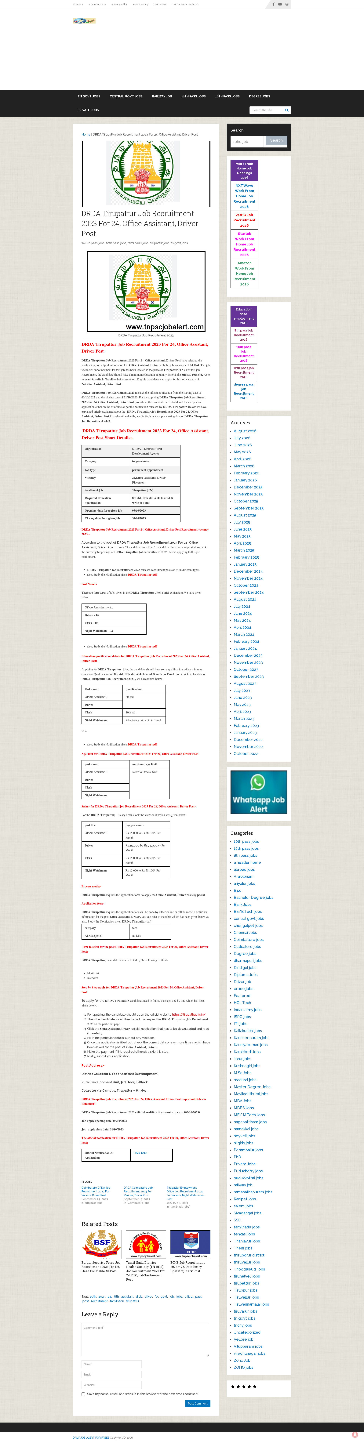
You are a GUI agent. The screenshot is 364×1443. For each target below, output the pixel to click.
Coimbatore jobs (249, 939)
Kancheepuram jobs (251, 1037)
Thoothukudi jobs (249, 1269)
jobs (179, 1296)
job (171, 1296)
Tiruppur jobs (245, 1290)
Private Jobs (88, 110)
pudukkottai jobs (248, 1178)
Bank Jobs (243, 904)
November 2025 (248, 494)
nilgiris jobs (243, 1143)
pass (198, 1296)
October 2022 (246, 753)
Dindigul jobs (245, 967)
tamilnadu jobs (138, 243)
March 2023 (244, 718)
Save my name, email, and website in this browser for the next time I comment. (143, 1394)
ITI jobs (240, 1023)
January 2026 (245, 480)
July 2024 (242, 606)
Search (287, 110)
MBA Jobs (242, 1101)
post (85, 1301)
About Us (78, 4)
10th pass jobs (227, 96)
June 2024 (243, 613)
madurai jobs (245, 1080)
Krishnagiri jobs (247, 1066)
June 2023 (243, 697)
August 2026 (245, 431)
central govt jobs (126, 96)
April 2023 (242, 711)
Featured (242, 995)
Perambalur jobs (248, 1150)
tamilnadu (117, 1301)
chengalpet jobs (248, 925)
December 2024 (248, 571)
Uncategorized (247, 1332)
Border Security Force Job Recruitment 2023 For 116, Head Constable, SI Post (101, 1266)
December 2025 (248, 487)
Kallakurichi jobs (248, 1030)
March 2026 (244, 466)
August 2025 (245, 515)
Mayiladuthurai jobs (251, 1094)
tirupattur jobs (159, 243)
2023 (101, 1296)
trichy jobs (243, 1325)
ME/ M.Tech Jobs (249, 1115)
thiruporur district (249, 1255)
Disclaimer (160, 4)
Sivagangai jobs (247, 1213)
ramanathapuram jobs (253, 1192)
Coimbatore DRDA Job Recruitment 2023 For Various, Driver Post (96, 1191)
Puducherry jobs (248, 1171)
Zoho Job (242, 1360)
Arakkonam (243, 876)
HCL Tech (242, 1002)
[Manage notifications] (355, 1435)
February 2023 (246, 725)
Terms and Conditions (185, 4)
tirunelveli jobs (247, 1276)
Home (86, 134)
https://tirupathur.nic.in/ (189, 1014)
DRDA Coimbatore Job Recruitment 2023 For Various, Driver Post (138, 1191)
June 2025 (243, 529)
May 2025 (242, 536)
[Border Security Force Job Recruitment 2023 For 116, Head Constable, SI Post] (102, 1244)
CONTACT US (97, 4)
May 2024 (242, 620)
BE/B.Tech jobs (248, 911)
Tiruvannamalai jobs (251, 1304)
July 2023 (242, 690)
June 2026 (243, 445)
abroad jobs (244, 869)
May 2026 (242, 452)
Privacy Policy (119, 4)
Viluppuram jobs (248, 1346)
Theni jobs (243, 1248)
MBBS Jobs (244, 1108)
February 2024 (246, 641)
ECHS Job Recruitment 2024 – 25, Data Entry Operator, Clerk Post (187, 1266)
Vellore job (243, 1339)
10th (93, 1296)
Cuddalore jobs (247, 946)
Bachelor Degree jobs (253, 897)
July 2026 (242, 438)
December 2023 (248, 655)
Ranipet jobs (245, 1199)
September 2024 (249, 592)
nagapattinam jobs (250, 1122)
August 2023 (245, 683)
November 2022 (248, 746)
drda (139, 1296)
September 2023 (249, 676)
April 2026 (242, 459)
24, (110, 1296)
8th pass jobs (95, 243)
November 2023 (248, 662)
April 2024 (242, 627)
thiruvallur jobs (247, 1262)
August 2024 (245, 599)
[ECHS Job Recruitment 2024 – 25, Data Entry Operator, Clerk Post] (190, 1244)
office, (189, 1296)
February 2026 (246, 473)
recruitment (99, 1301)
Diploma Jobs (246, 974)
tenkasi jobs (244, 1234)
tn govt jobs (89, 96)
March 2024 (244, 634)
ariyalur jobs (244, 883)
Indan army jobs (248, 1009)
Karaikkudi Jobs (247, 1052)
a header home (247, 862)
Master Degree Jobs (252, 1087)
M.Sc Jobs (242, 1073)
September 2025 (249, 508)
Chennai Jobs (245, 932)
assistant (127, 1296)
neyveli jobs (244, 1136)
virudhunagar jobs (249, 1353)
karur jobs (242, 1059)
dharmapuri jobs (248, 960)
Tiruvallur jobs (246, 1297)
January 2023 (245, 732)
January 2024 (245, 648)
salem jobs (243, 1206)
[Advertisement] (182, 61)
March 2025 (244, 550)
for (156, 1296)
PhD (237, 1157)
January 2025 (245, 564)
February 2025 (246, 557)
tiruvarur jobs (245, 1311)
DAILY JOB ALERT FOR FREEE (91, 1437)
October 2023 (246, 669)
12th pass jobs (193, 96)
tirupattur (132, 1301)
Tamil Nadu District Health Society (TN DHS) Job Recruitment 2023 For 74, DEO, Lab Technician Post (145, 1271)
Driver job (242, 981)
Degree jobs (259, 96)
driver (148, 1296)
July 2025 (242, 522)
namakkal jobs (246, 1129)
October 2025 (246, 501)
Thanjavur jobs (247, 1241)
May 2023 (242, 704)
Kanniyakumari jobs (251, 1044)
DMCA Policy (140, 4)
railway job (162, 96)
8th (116, 1296)
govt (164, 1296)
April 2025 (242, 543)
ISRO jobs (242, 1016)
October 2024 (246, 585)
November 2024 (248, 578)
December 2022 (248, 739)
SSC (237, 1220)
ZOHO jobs (243, 1367)
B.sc (237, 890)
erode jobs (243, 988)
